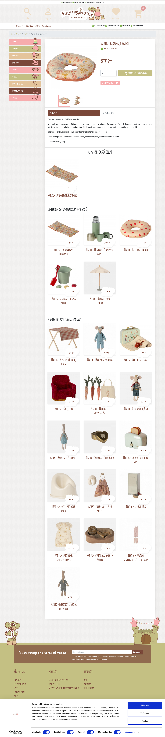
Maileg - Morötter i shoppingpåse (100, 411)
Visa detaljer (130, 732)
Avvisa (145, 721)
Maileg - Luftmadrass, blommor (62, 195)
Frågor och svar (20, 683)
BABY (14, 42)
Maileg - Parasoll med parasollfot (100, 300)
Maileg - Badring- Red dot (136, 249)
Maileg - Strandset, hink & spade (63, 300)
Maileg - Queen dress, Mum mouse (100, 508)
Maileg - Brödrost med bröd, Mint (136, 459)
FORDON (14, 70)
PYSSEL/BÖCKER (18, 91)
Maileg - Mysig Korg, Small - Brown (100, 557)
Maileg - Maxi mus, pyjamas (100, 359)
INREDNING (15, 56)
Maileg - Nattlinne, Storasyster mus (63, 557)
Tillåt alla (145, 705)
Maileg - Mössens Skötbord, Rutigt (63, 362)
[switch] (70, 732)
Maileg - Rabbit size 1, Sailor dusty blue (64, 606)
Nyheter (87, 683)
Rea (85, 679)
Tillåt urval (144, 713)
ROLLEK (15, 77)
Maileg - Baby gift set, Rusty (136, 359)
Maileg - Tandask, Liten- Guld (100, 457)
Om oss (16, 695)
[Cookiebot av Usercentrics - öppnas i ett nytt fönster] (15, 732)
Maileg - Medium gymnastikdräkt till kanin (136, 557)
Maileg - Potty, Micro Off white (63, 508)
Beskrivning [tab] (54, 113)
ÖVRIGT (14, 98)
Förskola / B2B (19, 691)
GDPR (16, 687)
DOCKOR (15, 49)
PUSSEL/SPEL (17, 84)
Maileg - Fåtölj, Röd (64, 408)
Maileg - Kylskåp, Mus (136, 506)
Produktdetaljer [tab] (108, 113)
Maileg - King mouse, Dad (136, 408)
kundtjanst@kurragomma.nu (67, 687)
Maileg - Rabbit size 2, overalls (64, 457)
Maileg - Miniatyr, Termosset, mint (100, 252)
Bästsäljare (89, 687)
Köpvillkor (17, 679)
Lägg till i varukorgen (135, 73)
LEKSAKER (15, 63)
